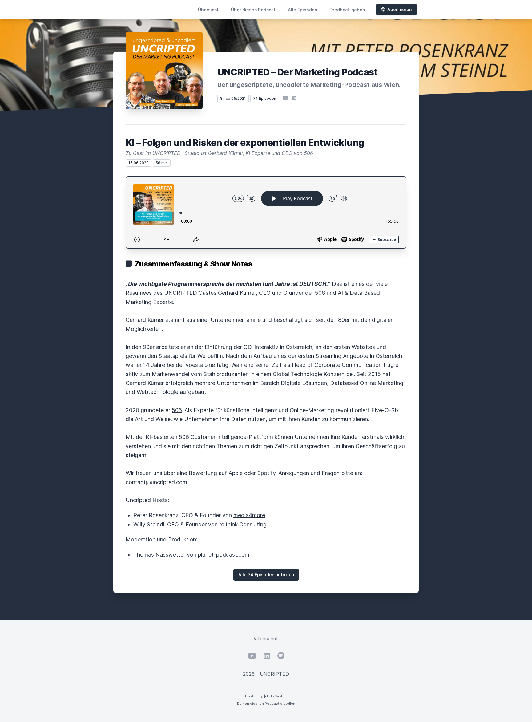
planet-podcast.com (223, 554)
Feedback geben (347, 9)
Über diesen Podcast (253, 9)
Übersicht (208, 9)
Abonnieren (399, 9)
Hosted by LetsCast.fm (266, 696)
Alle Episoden (302, 9)
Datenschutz (266, 638)
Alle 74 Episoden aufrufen (266, 574)
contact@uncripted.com (156, 482)
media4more (249, 515)
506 (320, 293)
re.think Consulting (243, 524)
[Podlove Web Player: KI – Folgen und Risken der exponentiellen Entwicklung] (266, 212)
